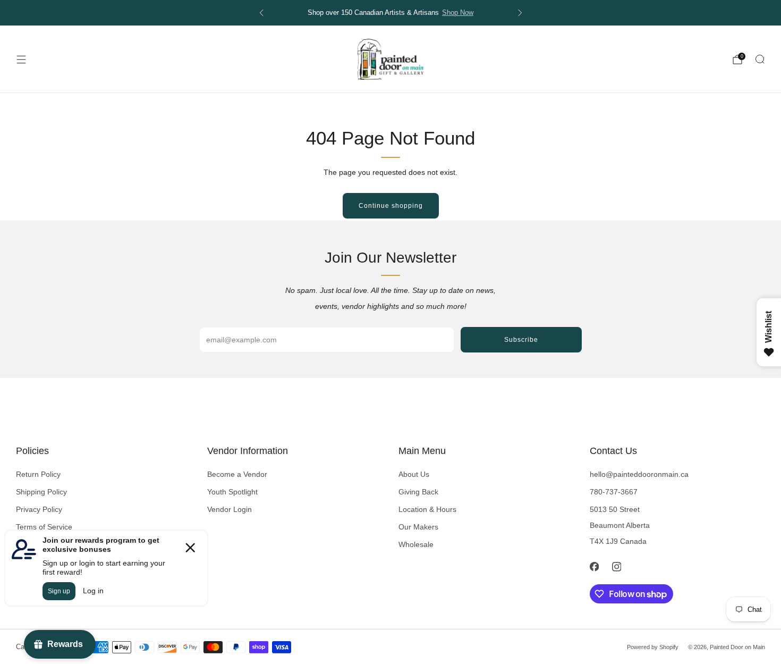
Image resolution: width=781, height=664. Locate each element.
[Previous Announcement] (261, 13)
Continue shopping (391, 205)
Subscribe (521, 339)
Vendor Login (229, 509)
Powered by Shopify (652, 647)
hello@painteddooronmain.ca (639, 474)
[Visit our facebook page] (594, 567)
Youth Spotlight (232, 492)
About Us (413, 474)
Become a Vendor (237, 474)
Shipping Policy (41, 492)
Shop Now (457, 12)
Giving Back (418, 492)
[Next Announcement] (520, 13)
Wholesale (416, 544)
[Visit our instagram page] (616, 567)
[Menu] (21, 59)
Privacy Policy (39, 509)
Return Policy (38, 474)
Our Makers (418, 527)
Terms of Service (44, 527)
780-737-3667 (614, 492)
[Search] (759, 59)
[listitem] (390, 13)
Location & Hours (427, 509)
